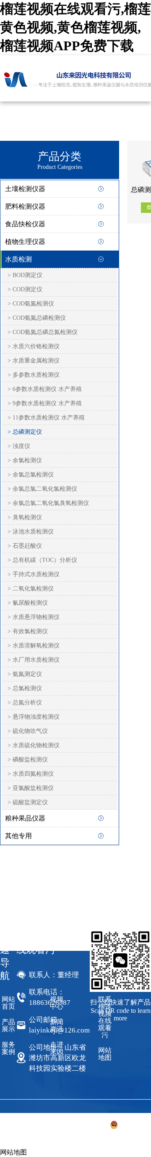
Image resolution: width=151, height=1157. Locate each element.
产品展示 (8, 1025)
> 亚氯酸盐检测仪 (31, 788)
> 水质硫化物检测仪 (34, 745)
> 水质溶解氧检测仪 (34, 645)
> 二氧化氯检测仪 (31, 588)
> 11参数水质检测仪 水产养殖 (46, 417)
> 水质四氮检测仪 (31, 774)
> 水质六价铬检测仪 (34, 346)
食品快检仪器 (25, 224)
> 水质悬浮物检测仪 (34, 617)
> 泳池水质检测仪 (31, 531)
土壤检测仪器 (25, 188)
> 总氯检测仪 (25, 688)
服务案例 (8, 1048)
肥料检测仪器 (25, 206)
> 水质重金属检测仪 (34, 360)
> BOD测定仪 (25, 275)
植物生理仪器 (25, 241)
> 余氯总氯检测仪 (31, 474)
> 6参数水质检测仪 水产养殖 (45, 389)
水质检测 (18, 259)
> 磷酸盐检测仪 (28, 759)
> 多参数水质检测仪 (34, 375)
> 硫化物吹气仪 (28, 731)
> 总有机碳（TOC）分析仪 (42, 560)
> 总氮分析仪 (25, 702)
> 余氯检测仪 (25, 460)
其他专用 (18, 835)
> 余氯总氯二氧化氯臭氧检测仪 (48, 503)
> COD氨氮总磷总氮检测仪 (43, 332)
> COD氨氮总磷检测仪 (37, 318)
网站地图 (105, 1054)
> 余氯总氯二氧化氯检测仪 (42, 489)
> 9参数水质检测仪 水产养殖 (45, 403)
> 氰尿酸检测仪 (28, 603)
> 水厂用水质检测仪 (34, 660)
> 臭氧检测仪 (25, 517)
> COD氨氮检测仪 (31, 303)
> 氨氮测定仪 (25, 674)
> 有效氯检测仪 (28, 631)
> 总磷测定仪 (25, 432)
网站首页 (8, 1003)
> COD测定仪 (25, 289)
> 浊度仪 (19, 446)
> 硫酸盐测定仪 (28, 802)
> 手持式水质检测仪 (34, 574)
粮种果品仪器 (25, 818)
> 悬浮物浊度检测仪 (34, 717)
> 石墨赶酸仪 (25, 546)
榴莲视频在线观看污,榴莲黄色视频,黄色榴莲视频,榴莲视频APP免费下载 (75, 27)
